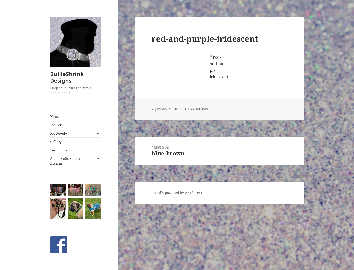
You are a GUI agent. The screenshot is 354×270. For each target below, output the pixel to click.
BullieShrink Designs (67, 77)
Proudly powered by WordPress (177, 193)
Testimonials (60, 150)
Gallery (56, 142)
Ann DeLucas (198, 109)
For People (58, 133)
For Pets (56, 125)
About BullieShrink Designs (65, 161)
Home (55, 116)
